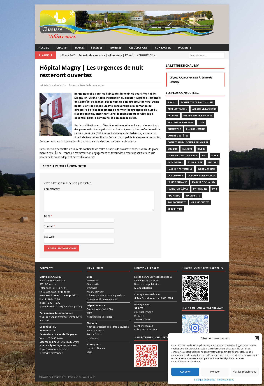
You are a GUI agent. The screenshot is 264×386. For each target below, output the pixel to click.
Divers (201, 148)
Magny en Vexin (95, 291)
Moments (184, 47)
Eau (204, 155)
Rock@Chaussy (177, 202)
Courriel (49, 226)
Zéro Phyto (175, 208)
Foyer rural (194, 162)
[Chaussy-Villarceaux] (132, 24)
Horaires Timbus (96, 348)
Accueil (44, 47)
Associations (138, 47)
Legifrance (92, 338)
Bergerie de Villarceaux (197, 115)
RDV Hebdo (174, 195)
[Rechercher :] (206, 55)
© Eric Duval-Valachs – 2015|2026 (153, 298)
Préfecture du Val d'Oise (100, 309)
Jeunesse (116, 47)
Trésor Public (94, 334)
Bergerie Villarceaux (180, 122)
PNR (214, 188)
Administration (177, 109)
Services (96, 47)
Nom (47, 216)
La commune (175, 175)
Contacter (163, 47)
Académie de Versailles (99, 316)
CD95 (89, 313)
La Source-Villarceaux (202, 175)
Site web (49, 236)
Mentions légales (225, 379)
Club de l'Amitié (195, 129)
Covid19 (172, 148)
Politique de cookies (204, 379)
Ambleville (92, 280)
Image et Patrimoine (180, 169)
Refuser (215, 371)
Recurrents (193, 195)
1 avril (172, 102)
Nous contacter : (55, 291)
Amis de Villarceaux (204, 109)
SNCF (89, 351)
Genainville (93, 284)
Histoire (212, 162)
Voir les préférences (244, 371)
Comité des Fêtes (178, 135)
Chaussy (62, 47)
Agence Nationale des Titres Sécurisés (108, 326)
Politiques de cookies (146, 329)
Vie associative (200, 202)
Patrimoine (200, 188)
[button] (257, 338)
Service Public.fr (95, 330)
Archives (173, 115)
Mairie (79, 47)
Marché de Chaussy (203, 182)
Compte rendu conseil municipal (188, 142)
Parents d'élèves (178, 188)
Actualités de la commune (88, 85)
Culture (187, 148)
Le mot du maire (177, 182)
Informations (206, 169)
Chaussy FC (174, 129)
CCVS (201, 122)
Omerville (92, 287)
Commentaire (52, 189)
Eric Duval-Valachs (55, 85)
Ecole (214, 155)
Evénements (175, 162)
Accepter (185, 371)
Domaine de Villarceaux (182, 155)
